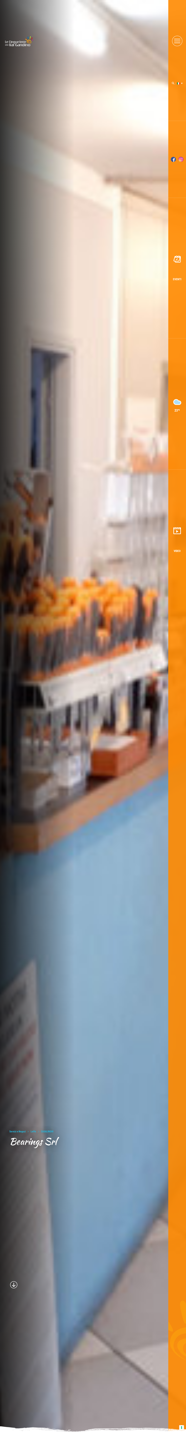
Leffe (33, 1131)
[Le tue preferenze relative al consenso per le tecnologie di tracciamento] (181, 1427)
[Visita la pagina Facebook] (173, 159)
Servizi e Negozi (17, 1131)
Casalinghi (47, 1131)
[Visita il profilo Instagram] (180, 159)
